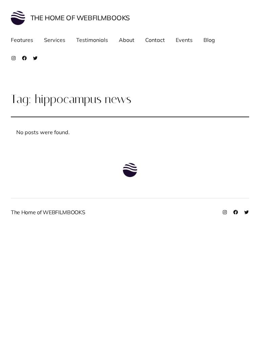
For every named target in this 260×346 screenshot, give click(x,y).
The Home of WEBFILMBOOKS (80, 18)
